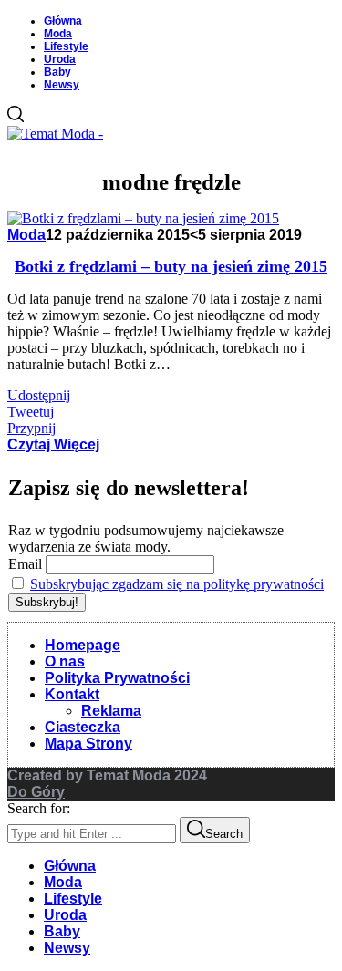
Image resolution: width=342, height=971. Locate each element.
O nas (65, 661)
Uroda (60, 59)
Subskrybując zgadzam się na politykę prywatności (177, 584)
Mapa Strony (88, 743)
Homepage (82, 645)
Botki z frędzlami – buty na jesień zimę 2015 (171, 266)
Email (25, 564)
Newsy (61, 84)
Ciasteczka (82, 727)
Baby (57, 72)
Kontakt (72, 694)
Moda (58, 33)
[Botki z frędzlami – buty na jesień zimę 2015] (143, 218)
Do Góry (36, 792)
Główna (63, 21)
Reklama (111, 710)
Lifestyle (66, 46)
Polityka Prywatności (117, 678)
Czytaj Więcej (53, 444)
